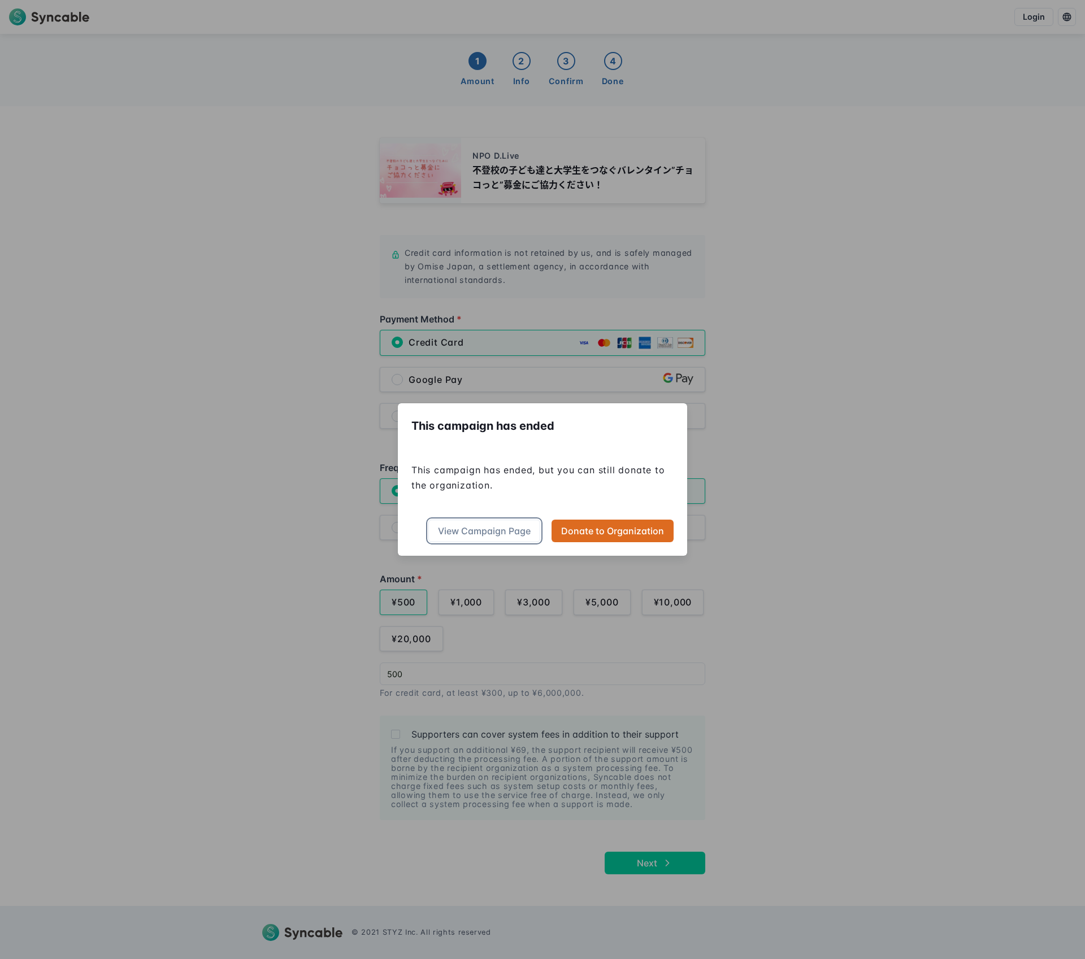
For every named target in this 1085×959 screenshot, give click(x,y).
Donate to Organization (612, 531)
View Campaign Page (484, 531)
